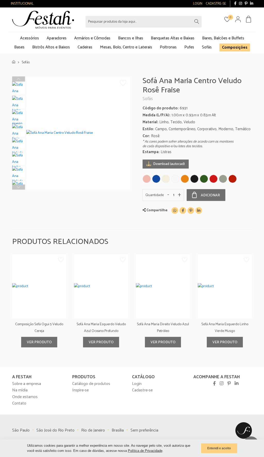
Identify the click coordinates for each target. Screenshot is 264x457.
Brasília (118, 430)
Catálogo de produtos (91, 383)
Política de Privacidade (145, 451)
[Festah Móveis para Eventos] (243, 430)
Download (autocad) (168, 164)
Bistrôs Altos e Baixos (51, 47)
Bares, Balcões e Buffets (223, 38)
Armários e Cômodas (92, 38)
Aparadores (57, 38)
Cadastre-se (142, 390)
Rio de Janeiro (93, 430)
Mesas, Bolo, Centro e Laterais (126, 47)
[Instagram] (240, 4)
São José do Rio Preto (55, 430)
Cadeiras (85, 47)
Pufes (189, 47)
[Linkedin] (198, 210)
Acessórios (29, 38)
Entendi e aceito (219, 448)
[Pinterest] (246, 4)
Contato (19, 403)
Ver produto (39, 342)
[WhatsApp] (174, 210)
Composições (235, 47)
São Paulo (21, 430)
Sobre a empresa (26, 383)
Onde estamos (25, 396)
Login (137, 383)
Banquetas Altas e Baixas (172, 38)
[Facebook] (235, 4)
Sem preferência (144, 430)
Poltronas (168, 47)
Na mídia (20, 390)
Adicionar (210, 195)
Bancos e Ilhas (130, 38)
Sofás (207, 47)
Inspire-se (80, 390)
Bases (19, 47)
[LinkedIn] (251, 4)
